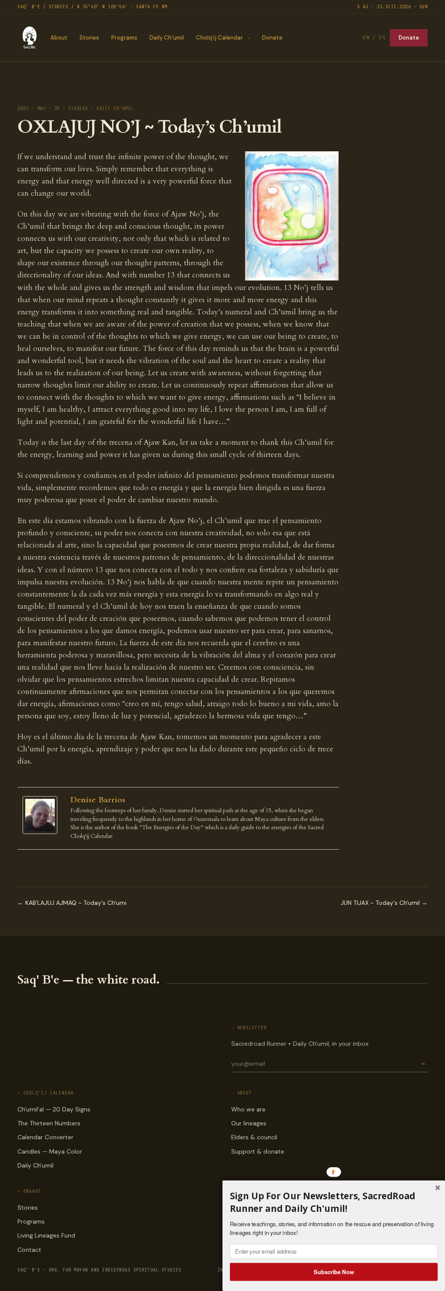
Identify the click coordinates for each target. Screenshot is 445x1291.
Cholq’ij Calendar (219, 37)
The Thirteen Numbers (48, 1123)
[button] (334, 1202)
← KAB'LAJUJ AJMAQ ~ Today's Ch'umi (71, 903)
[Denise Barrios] (42, 815)
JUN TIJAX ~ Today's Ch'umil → (384, 903)
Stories (89, 37)
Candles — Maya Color (49, 1151)
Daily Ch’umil (166, 37)
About (58, 37)
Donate (272, 37)
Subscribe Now (334, 1271)
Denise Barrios (97, 799)
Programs (124, 37)
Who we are (248, 1109)
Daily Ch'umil (35, 1165)
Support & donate (257, 1151)
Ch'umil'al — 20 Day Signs (53, 1109)
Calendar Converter (45, 1137)
